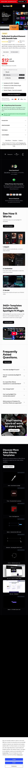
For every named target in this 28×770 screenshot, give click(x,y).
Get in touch (7, 362)
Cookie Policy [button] (6, 753)
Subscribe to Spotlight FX (14, 94)
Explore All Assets (14, 430)
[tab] (6, 52)
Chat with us (7, 172)
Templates (14, 140)
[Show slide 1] (4, 27)
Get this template (8, 226)
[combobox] (5, 55)
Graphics (21, 140)
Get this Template (8, 466)
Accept (14, 759)
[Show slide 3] (23, 27)
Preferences (14, 766)
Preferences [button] (19, 754)
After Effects (8, 140)
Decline (14, 762)
